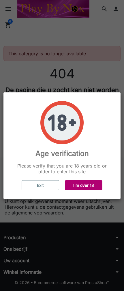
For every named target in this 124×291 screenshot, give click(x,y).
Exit (40, 185)
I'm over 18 (83, 185)
